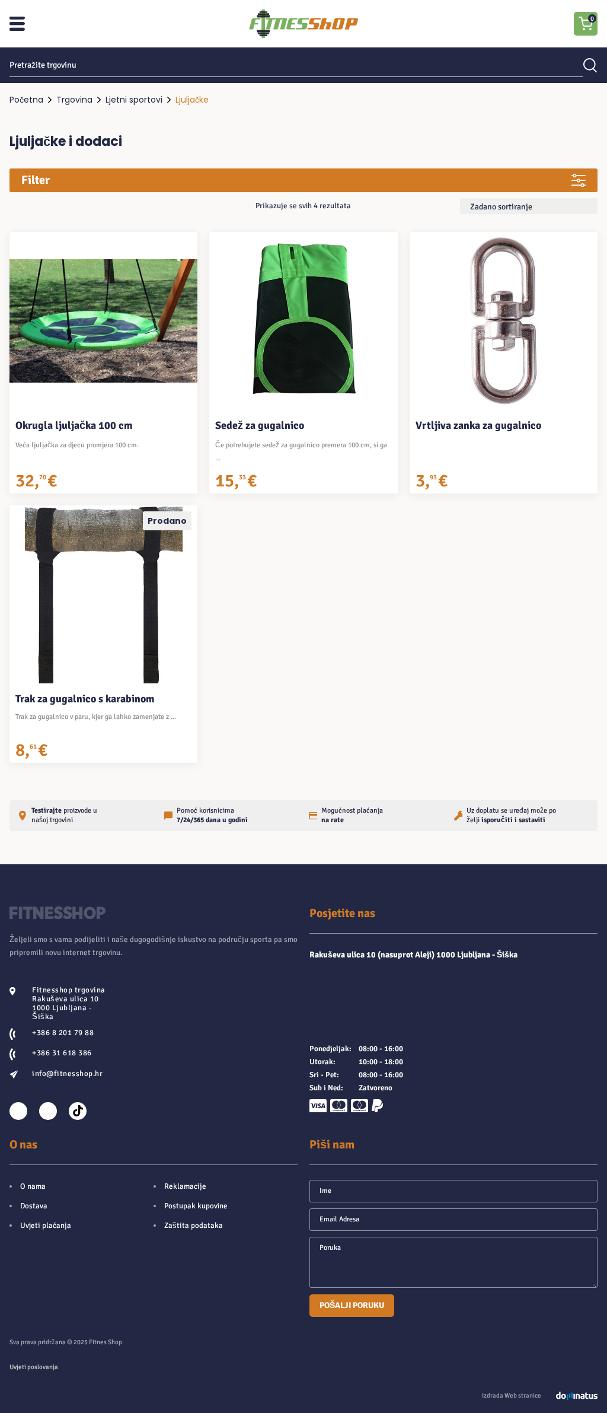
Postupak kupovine (196, 1206)
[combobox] (529, 206)
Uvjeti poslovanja (33, 1367)
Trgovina (74, 100)
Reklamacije (185, 1186)
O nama (33, 1186)
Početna (26, 100)
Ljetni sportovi (134, 100)
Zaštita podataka (193, 1225)
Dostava (33, 1206)
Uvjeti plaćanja (45, 1225)
